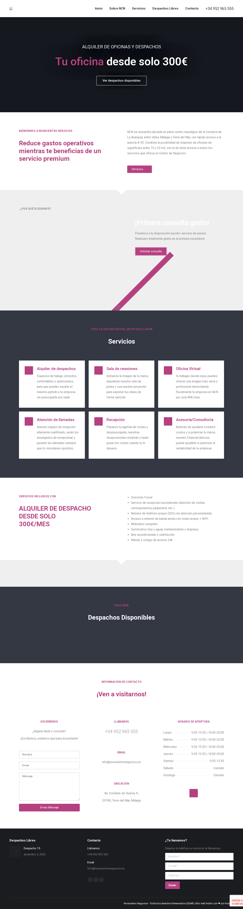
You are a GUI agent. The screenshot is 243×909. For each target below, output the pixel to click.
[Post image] (15, 851)
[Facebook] (193, 793)
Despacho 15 (32, 848)
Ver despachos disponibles (121, 80)
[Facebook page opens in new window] (90, 879)
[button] (5, 64)
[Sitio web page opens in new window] (101, 879)
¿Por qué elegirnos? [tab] (35, 208)
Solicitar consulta (151, 251)
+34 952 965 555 (219, 8)
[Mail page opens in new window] (95, 879)
